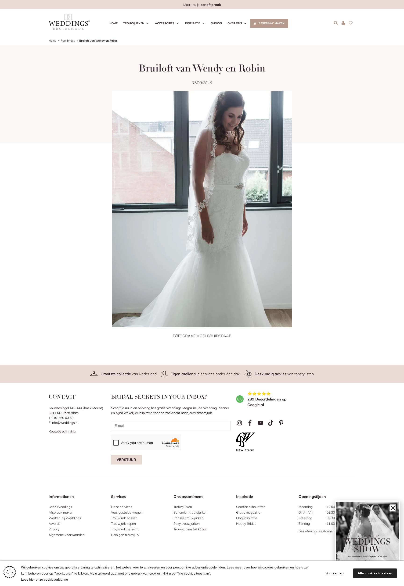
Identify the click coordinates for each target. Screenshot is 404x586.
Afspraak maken (271, 23)
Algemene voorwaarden (67, 535)
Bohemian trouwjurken (190, 512)
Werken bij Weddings (65, 518)
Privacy (54, 529)
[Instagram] (239, 423)
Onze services (121, 507)
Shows (216, 23)
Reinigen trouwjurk (125, 535)
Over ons (234, 23)
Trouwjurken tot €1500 (190, 529)
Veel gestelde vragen (127, 512)
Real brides (68, 40)
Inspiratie (192, 23)
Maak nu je (202, 4)
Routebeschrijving (62, 431)
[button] (393, 508)
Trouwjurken (133, 23)
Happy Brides (246, 524)
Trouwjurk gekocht (125, 529)
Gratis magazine (248, 512)
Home (113, 23)
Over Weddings (60, 507)
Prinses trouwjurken (188, 518)
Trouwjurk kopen (123, 524)
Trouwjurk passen (124, 518)
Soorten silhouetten (251, 507)
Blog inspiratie (246, 518)
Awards (54, 524)
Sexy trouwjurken (186, 524)
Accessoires (164, 23)
